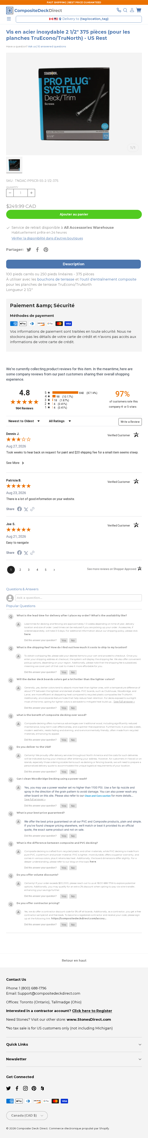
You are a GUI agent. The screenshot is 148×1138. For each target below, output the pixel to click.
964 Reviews (29, 408)
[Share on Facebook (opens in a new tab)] (19, 509)
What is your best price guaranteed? (41, 812)
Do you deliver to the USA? (34, 746)
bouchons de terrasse (55, 279)
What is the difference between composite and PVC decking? (57, 842)
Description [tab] (73, 264)
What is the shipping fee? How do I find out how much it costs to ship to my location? (72, 647)
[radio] (73, 392)
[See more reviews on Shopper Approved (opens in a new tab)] (32, 509)
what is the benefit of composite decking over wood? (52, 715)
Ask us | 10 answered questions (47, 46)
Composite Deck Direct (32, 1128)
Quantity (12, 187)
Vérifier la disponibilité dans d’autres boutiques (47, 238)
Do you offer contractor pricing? (38, 903)
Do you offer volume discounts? (37, 874)
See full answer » (124, 701)
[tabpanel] (74, 282)
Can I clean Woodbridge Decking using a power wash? (52, 778)
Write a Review (130, 421)
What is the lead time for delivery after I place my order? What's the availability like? (72, 615)
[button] (138, 10)
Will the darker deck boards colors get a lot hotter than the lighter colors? (66, 679)
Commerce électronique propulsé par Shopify (79, 1128)
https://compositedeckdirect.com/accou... (78, 918)
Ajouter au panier (74, 214)
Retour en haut (74, 960)
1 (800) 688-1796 (32, 988)
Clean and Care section (98, 795)
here (27, 634)
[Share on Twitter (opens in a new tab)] (26, 509)
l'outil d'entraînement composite (108, 279)
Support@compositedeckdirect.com (49, 993)
